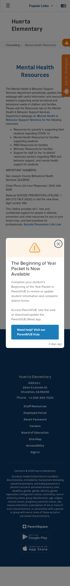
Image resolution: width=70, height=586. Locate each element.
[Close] (58, 244)
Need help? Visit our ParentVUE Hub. (31, 332)
